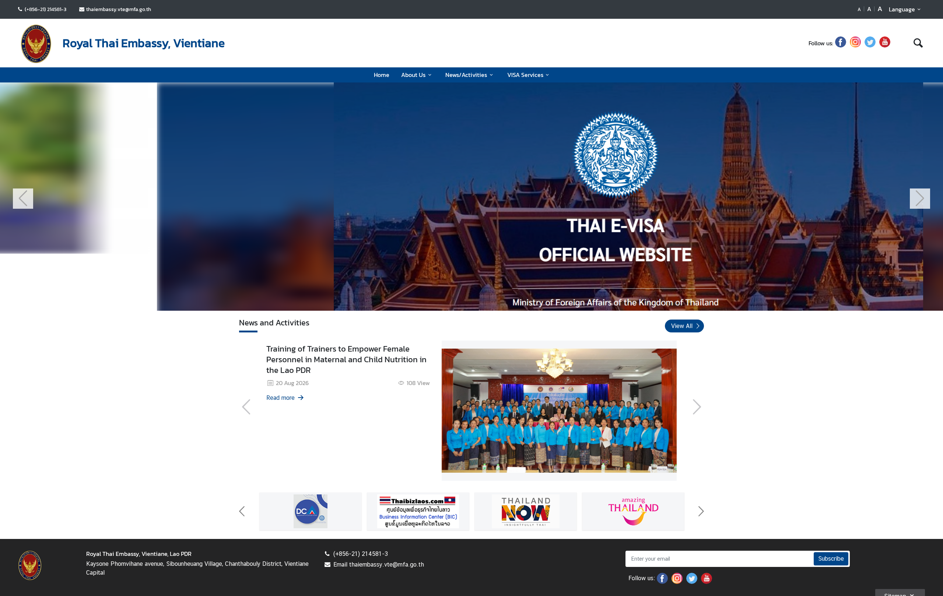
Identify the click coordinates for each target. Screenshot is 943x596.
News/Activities (466, 74)
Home (381, 74)
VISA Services (525, 74)
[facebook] (840, 43)
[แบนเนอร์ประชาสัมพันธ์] (328, 523)
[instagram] (855, 43)
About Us (413, 74)
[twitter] (870, 43)
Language (902, 9)
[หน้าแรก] (36, 44)
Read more (320, 399)
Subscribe (831, 570)
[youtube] (884, 43)
